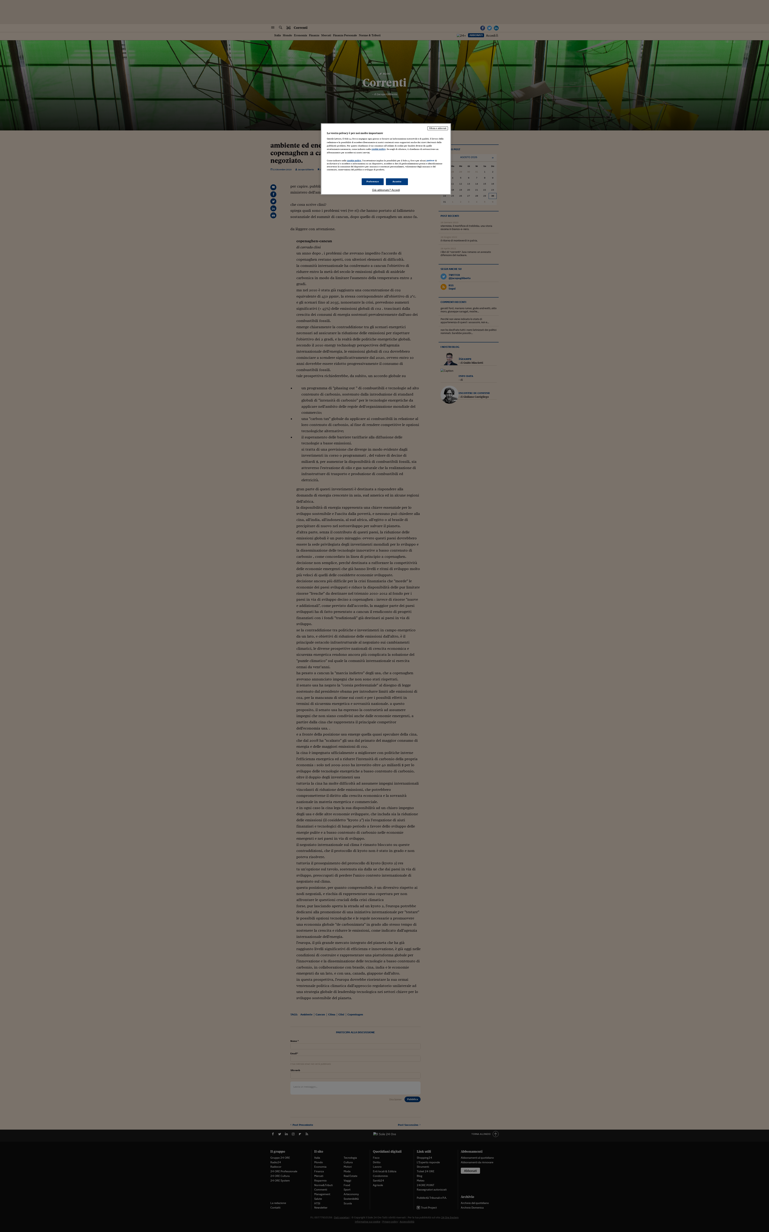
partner (430, 160)
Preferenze (372, 181)
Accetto (397, 181)
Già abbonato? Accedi (386, 190)
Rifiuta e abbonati (437, 128)
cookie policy (378, 149)
